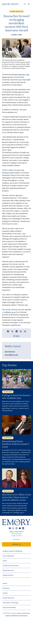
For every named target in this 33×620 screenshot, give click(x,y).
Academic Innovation (16, 11)
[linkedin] (23, 528)
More (22, 132)
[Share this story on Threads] (21, 331)
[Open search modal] (25, 4)
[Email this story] (25, 331)
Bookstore (6, 588)
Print (18, 336)
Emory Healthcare (8, 556)
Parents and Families (9, 607)
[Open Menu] (29, 4)
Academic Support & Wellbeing (12, 551)
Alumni (5, 583)
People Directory (8, 575)
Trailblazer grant (9, 312)
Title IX (24, 613)
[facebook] (10, 528)
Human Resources (8, 598)
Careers (5, 593)
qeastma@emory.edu (11, 355)
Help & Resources (8, 570)
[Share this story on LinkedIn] (17, 331)
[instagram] (16, 528)
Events (5, 561)
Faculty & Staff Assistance (11, 565)
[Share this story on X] (12, 331)
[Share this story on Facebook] (8, 331)
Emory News (10, 4)
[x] (13, 528)
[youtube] (20, 528)
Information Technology (10, 603)
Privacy (20, 613)
